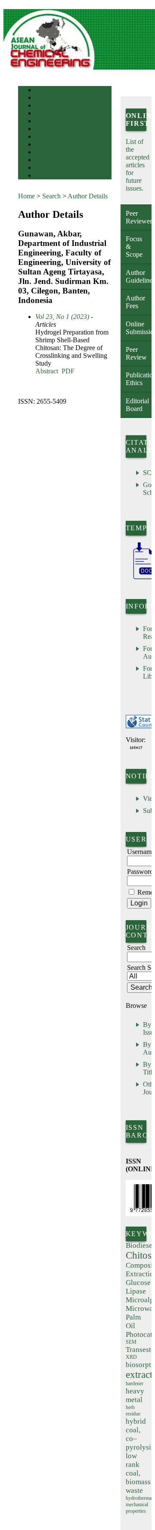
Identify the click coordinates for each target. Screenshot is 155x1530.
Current (42, 121)
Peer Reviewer (139, 217)
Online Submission (139, 327)
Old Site (43, 176)
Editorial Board (137, 404)
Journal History (50, 160)
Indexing (43, 152)
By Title (149, 1068)
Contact (42, 168)
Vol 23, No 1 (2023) (62, 316)
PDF (68, 371)
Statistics (44, 145)
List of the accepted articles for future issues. (137, 165)
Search (41, 114)
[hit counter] (136, 747)
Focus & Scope (134, 246)
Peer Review (136, 353)
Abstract (46, 371)
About (41, 98)
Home (40, 90)
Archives (43, 129)
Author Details (88, 196)
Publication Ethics (139, 378)
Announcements (50, 137)
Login (41, 106)
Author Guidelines (139, 276)
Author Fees (135, 301)
